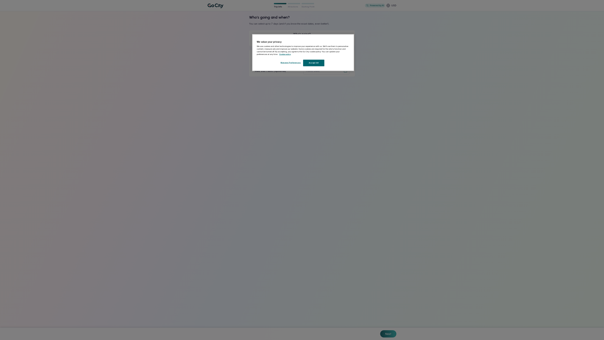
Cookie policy (285, 54)
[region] (303, 52)
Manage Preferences (291, 63)
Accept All (314, 63)
